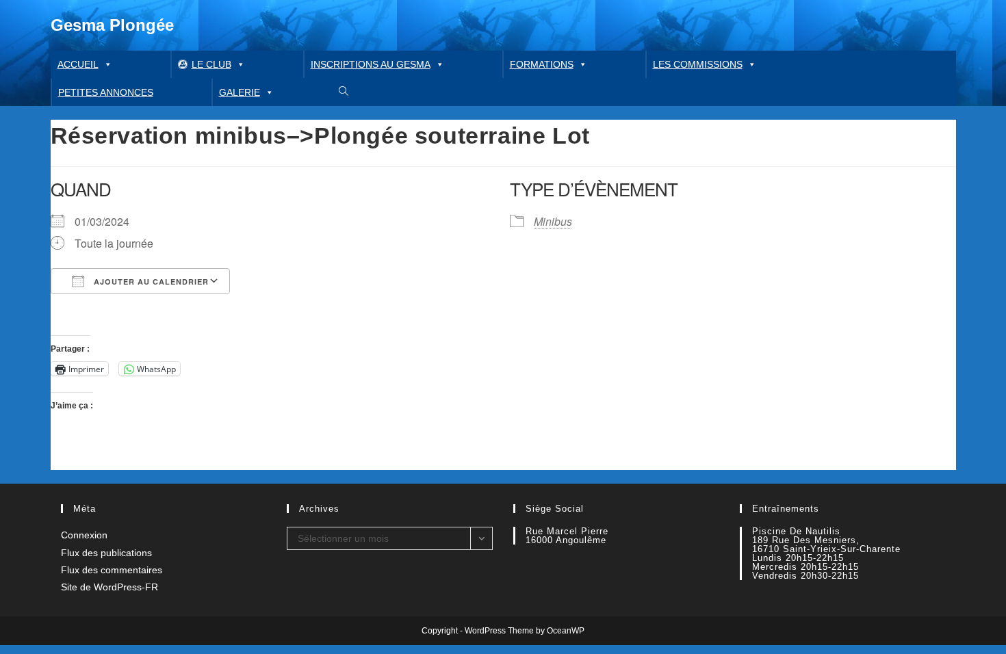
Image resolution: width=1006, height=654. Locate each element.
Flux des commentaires (111, 569)
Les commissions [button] (698, 64)
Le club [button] (211, 64)
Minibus (553, 221)
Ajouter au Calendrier (150, 281)
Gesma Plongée (112, 25)
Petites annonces (105, 92)
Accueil (78, 64)
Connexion (84, 534)
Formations (541, 64)
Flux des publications (106, 552)
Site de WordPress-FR (109, 586)
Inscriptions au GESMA (370, 64)
